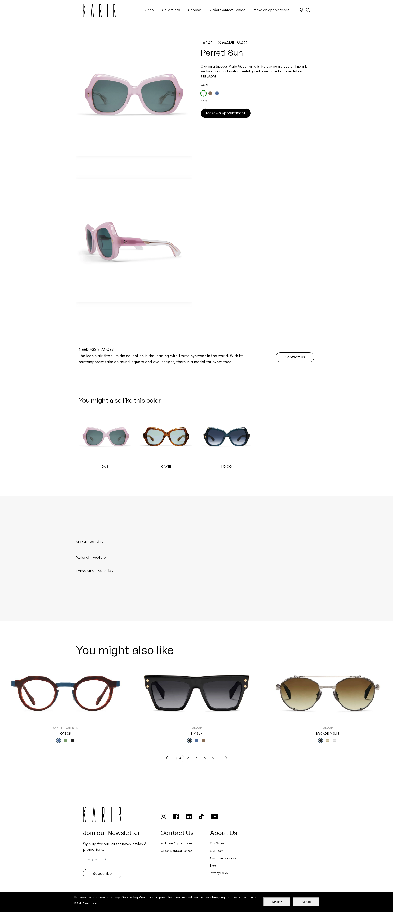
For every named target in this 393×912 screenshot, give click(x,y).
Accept (306, 901)
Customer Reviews (223, 858)
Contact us (295, 357)
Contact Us (177, 833)
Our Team (217, 851)
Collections (171, 10)
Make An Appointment (225, 113)
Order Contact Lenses (227, 10)
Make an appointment (271, 10)
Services (195, 10)
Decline (277, 901)
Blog (213, 865)
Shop (149, 10)
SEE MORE (209, 76)
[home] (99, 10)
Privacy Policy (90, 903)
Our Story (217, 843)
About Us (223, 833)
